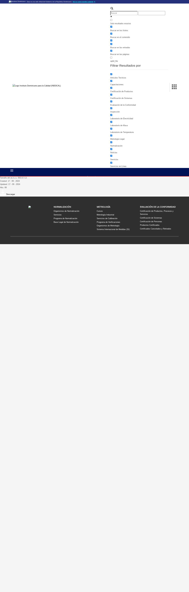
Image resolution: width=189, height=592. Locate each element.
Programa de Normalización (65, 218)
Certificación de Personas (151, 221)
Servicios (58, 215)
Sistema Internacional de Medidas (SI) (113, 229)
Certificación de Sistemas (151, 218)
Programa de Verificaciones (108, 222)
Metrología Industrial (105, 215)
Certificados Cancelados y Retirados (155, 229)
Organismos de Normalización (66, 211)
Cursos (100, 211)
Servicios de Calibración (107, 218)
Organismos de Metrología (108, 226)
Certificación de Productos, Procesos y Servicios (156, 212)
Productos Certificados (149, 225)
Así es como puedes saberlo (84, 2)
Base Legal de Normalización (66, 222)
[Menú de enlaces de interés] (174, 87)
